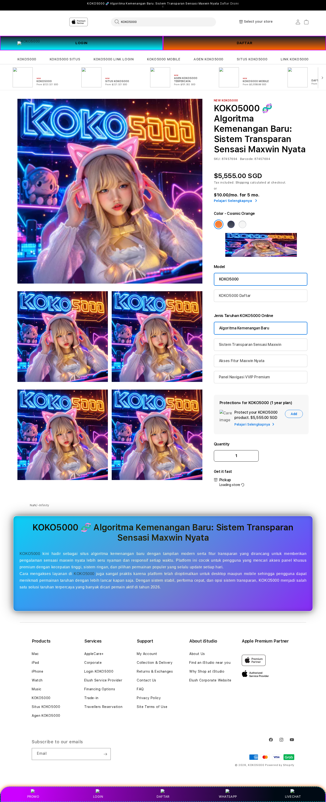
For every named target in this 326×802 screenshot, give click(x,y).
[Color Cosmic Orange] (218, 224)
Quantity (222, 444)
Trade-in (91, 698)
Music (37, 689)
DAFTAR (244, 43)
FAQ (140, 689)
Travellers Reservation (103, 707)
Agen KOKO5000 (46, 716)
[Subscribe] (105, 754)
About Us (197, 654)
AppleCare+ (94, 654)
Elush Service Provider (103, 680)
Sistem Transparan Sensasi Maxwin (250, 344)
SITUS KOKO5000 (252, 59)
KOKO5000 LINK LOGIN (114, 59)
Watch (37, 680)
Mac (35, 654)
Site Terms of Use (152, 707)
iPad (35, 663)
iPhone (37, 671)
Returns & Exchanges (155, 671)
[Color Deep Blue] (231, 224)
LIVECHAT (293, 796)
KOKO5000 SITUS (65, 59)
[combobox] (163, 21)
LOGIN (98, 796)
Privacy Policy (149, 698)
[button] (26, 59)
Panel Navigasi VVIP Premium (244, 377)
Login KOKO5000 (98, 671)
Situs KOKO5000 (46, 707)
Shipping (242, 182)
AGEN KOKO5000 (208, 59)
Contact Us (146, 680)
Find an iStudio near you (210, 663)
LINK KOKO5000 (295, 59)
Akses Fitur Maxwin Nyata (241, 361)
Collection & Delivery (155, 663)
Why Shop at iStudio (206, 671)
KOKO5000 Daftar (235, 295)
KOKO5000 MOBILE (163, 59)
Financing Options (99, 689)
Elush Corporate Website (210, 680)
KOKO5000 (26, 59)
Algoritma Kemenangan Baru (244, 328)
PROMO (33, 796)
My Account (147, 654)
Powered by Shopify (279, 765)
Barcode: (247, 159)
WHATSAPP (228, 796)
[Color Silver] (242, 224)
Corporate (93, 663)
